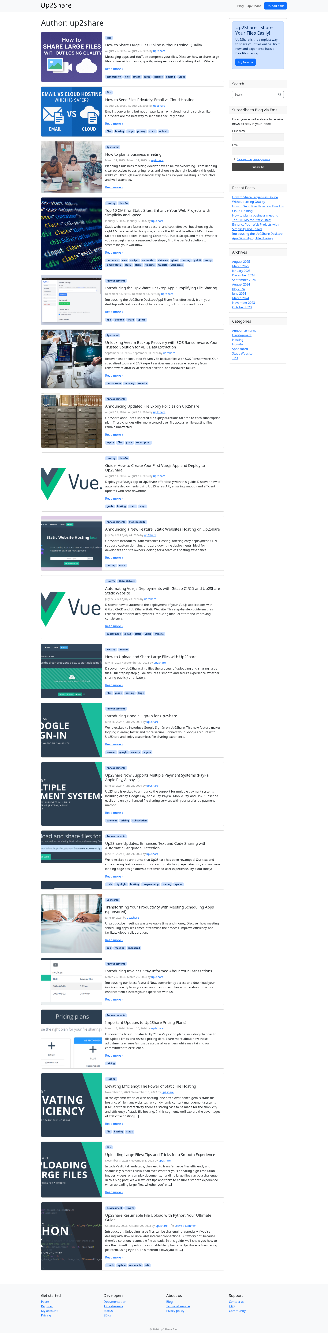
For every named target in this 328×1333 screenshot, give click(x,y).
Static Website (137, 522)
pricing (125, 820)
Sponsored (113, 147)
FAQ (232, 1306)
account (111, 752)
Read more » (114, 69)
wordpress (177, 265)
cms (124, 260)
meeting (120, 948)
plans (129, 442)
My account (49, 1311)
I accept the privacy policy (253, 159)
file (108, 1131)
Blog (240, 6)
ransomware (114, 383)
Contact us (236, 1302)
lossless (158, 76)
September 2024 (244, 280)
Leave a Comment (186, 1225)
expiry (110, 442)
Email (235, 145)
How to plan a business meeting (255, 215)
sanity (208, 260)
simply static (114, 265)
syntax (178, 884)
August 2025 (241, 261)
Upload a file (275, 6)
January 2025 (241, 271)
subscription (143, 442)
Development (114, 1208)
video (182, 76)
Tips (109, 37)
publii (197, 260)
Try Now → (245, 62)
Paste (45, 1302)
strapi (138, 265)
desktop (119, 319)
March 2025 (240, 266)
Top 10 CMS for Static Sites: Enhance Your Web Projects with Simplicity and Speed (255, 224)
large (147, 76)
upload (163, 131)
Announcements (116, 280)
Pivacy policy (175, 1311)
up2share (159, 51)
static (152, 131)
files (127, 76)
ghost (174, 260)
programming (151, 884)
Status (108, 1311)
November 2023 (243, 303)
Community (237, 1311)
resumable (135, 1265)
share (131, 319)
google (123, 752)
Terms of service (178, 1306)
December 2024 (243, 275)
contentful (148, 260)
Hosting (111, 203)
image (136, 76)
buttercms (112, 260)
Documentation (115, 1302)
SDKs (107, 1315)
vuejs (143, 506)
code (109, 884)
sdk (147, 1265)
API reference (113, 1306)
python (121, 1265)
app (109, 319)
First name (239, 131)
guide (110, 506)
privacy (141, 131)
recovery (129, 383)
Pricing (46, 1315)
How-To (123, 203)
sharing (170, 76)
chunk (110, 1265)
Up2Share (254, 6)
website (162, 265)
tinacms (150, 265)
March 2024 (240, 298)
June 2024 (239, 293)
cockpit (134, 260)
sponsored (134, 948)
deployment (114, 634)
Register (47, 1306)
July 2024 (238, 289)
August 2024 (241, 284)
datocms (163, 260)
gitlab (127, 634)
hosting (119, 131)
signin (147, 752)
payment (112, 820)
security (142, 383)
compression (114, 76)
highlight (121, 884)
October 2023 (242, 307)
